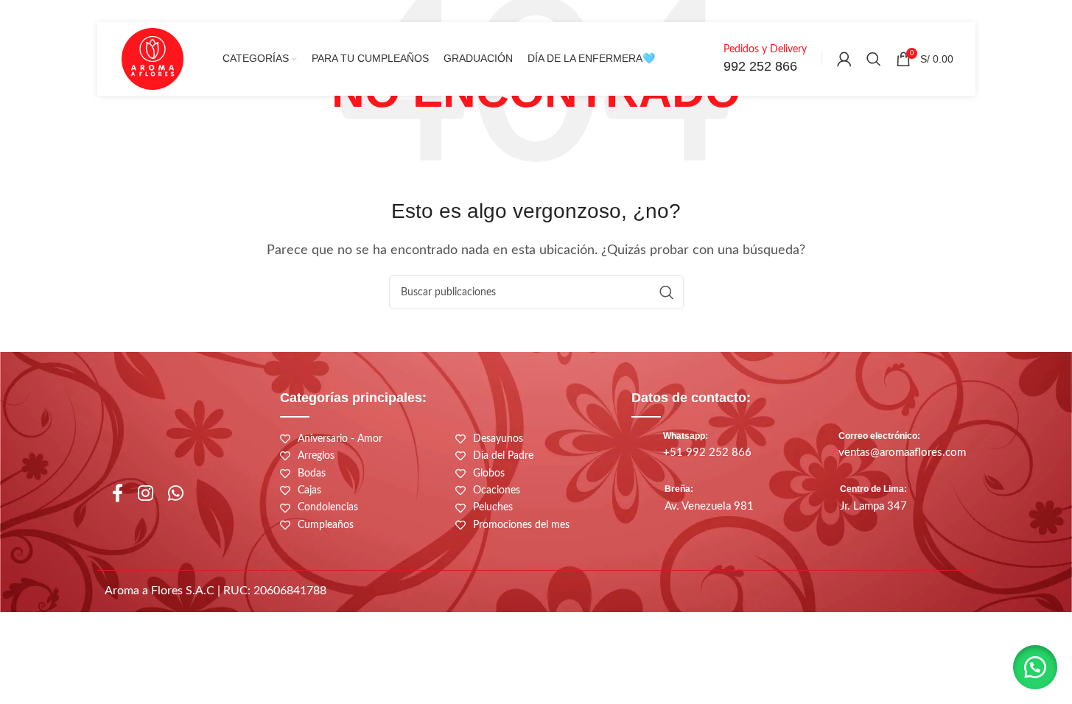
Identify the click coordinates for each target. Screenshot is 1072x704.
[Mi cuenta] (844, 59)
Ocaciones (496, 490)
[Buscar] (874, 59)
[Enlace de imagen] (756, 594)
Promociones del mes (521, 525)
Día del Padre (503, 456)
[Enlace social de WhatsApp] (176, 494)
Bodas (312, 473)
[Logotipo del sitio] (152, 58)
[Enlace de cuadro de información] (748, 59)
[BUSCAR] (667, 292)
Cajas (309, 490)
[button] (1035, 667)
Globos (489, 473)
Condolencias (328, 507)
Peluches (493, 507)
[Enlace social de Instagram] (145, 494)
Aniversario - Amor (340, 439)
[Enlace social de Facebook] (117, 494)
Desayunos (498, 439)
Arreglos (316, 456)
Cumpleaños (326, 525)
